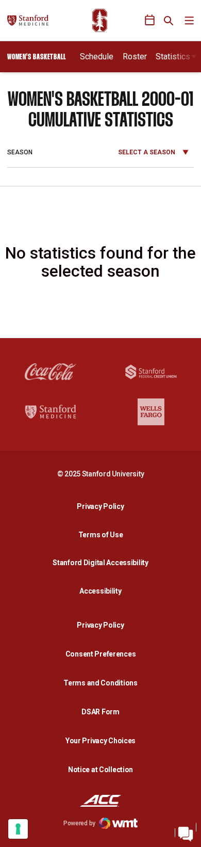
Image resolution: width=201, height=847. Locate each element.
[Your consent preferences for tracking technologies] (18, 829)
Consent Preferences (100, 654)
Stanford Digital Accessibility (103, 562)
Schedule (96, 56)
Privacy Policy (103, 506)
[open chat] (185, 831)
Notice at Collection (100, 769)
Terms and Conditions (100, 683)
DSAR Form (100, 712)
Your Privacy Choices (100, 741)
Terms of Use (100, 535)
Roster (135, 56)
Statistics (173, 56)
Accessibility (103, 590)
